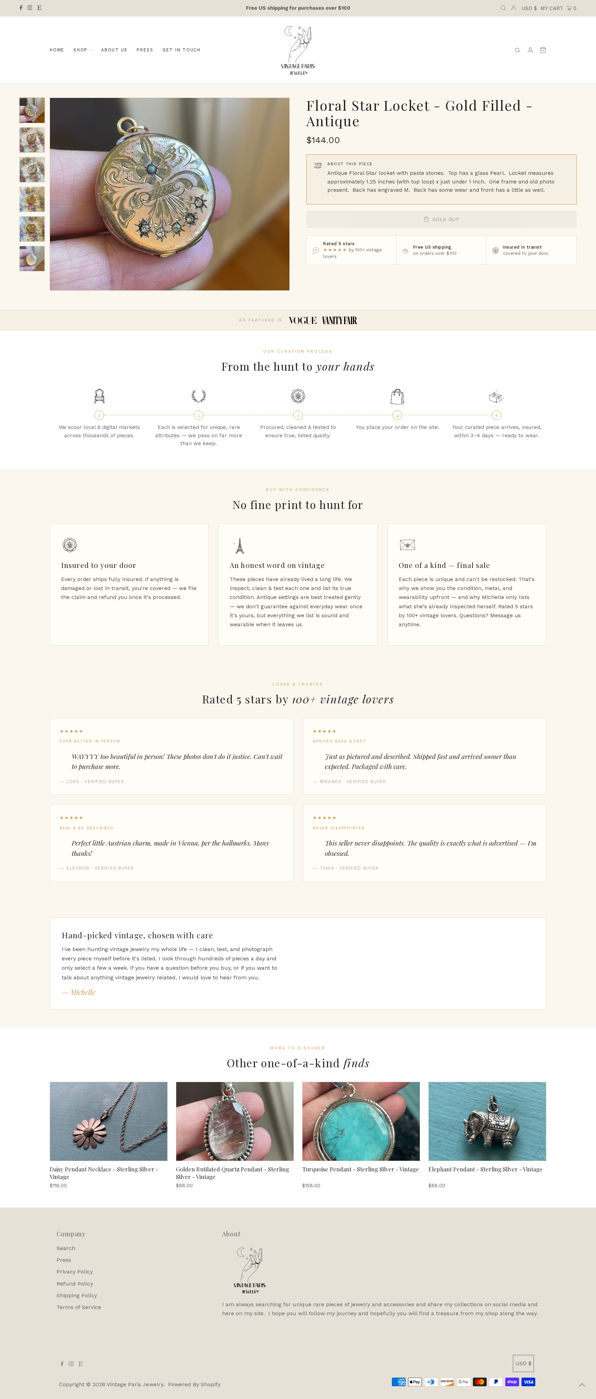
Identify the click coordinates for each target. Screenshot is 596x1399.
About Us (114, 49)
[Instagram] (30, 8)
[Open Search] (503, 8)
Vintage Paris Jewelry (135, 1384)
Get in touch (181, 49)
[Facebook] (21, 8)
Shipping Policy (77, 1295)
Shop (80, 49)
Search (66, 1248)
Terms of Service (79, 1307)
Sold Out (446, 219)
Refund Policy (75, 1283)
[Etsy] (39, 8)
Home (57, 49)
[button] (32, 110)
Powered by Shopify (194, 1384)
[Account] (530, 50)
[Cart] (543, 50)
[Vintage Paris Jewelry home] (298, 50)
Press (145, 49)
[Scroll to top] (582, 1385)
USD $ (529, 8)
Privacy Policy (75, 1271)
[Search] (517, 50)
